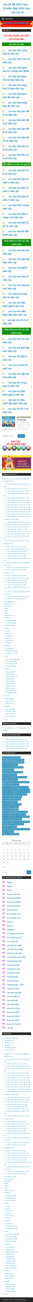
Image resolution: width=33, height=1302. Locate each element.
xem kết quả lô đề (8, 831)
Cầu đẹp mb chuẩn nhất (11, 519)
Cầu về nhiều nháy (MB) (12, 659)
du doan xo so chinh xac (10, 764)
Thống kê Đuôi (10, 679)
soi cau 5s (16, 784)
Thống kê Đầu (10, 681)
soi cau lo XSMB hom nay (10, 802)
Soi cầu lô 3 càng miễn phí (10, 809)
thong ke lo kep (7, 824)
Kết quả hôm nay (9, 615)
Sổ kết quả (7, 617)
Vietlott (6, 628)
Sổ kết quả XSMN (11, 623)
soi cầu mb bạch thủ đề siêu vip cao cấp (17, 491)
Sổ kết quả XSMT (11, 625)
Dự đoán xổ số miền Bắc (10, 777)
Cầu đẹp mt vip (8, 543)
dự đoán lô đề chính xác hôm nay (12, 772)
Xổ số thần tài (10, 648)
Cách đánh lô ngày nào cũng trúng (13, 760)
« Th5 (3, 867)
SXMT (6, 613)
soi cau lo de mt (24, 789)
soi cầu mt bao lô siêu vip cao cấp (16, 546)
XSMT (9, 890)
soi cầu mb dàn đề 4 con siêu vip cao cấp (18, 502)
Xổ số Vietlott (9, 640)
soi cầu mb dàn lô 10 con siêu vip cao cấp (18, 512)
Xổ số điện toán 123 (11, 651)
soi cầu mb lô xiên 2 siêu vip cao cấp (16, 527)
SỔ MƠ (10, 1028)
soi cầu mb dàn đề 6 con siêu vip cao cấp (18, 505)
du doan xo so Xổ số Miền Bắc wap (13, 767)
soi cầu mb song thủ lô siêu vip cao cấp (17, 541)
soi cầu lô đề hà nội (8, 816)
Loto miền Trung (13, 1008)
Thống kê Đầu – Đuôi (12, 676)
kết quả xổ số (22, 777)
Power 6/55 (9, 636)
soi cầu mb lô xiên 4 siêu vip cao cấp (16, 531)
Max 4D (8, 631)
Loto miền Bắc (12, 1000)
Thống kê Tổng (10, 674)
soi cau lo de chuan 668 (9, 787)
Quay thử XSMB (10, 709)
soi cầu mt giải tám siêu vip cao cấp (16, 553)
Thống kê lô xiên (10, 686)
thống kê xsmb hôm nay (9, 829)
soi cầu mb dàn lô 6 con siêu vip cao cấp (18, 516)
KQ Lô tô (6, 696)
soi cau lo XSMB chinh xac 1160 (11, 799)
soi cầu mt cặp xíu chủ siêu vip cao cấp (17, 549)
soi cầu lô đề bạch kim (18, 814)
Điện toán (7, 645)
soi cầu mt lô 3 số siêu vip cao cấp (16, 556)
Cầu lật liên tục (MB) (11, 664)
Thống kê (8, 642)
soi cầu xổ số (6, 821)
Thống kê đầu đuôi (11, 690)
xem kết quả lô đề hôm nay (11, 834)
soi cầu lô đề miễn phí (22, 816)
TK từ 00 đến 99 (10, 672)
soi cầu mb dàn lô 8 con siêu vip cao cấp (18, 522)
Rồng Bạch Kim (7, 784)
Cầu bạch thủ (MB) (11, 666)
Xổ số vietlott (12, 910)
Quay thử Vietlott (11, 716)
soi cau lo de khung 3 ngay (10, 789)
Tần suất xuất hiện (11, 693)
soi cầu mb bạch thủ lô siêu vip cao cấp (17, 498)
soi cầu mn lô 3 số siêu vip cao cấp (16, 585)
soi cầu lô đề (6, 814)
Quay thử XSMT (10, 714)
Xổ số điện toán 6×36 (12, 653)
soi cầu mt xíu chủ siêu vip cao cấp (16, 569)
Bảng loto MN (10, 701)
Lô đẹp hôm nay (12, 779)
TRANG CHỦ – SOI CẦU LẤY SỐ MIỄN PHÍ (16, 479)
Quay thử (7, 706)
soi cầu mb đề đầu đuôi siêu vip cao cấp (17, 524)
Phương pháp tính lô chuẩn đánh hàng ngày (16, 782)
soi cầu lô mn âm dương (10, 812)
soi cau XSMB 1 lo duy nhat (10, 807)
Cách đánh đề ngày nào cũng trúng (13, 762)
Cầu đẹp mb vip (9, 481)
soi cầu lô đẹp (23, 812)
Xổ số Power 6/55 (14, 918)
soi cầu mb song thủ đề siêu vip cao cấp (17, 534)
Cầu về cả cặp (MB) (11, 661)
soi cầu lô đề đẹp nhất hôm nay (12, 819)
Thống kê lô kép (10, 683)
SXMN (6, 611)
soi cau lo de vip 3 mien (22, 792)
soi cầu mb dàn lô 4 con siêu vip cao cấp (18, 514)
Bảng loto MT (10, 703)
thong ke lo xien (18, 824)
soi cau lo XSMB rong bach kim (12, 804)
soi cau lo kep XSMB (8, 794)
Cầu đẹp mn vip (9, 572)
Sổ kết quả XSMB (11, 620)
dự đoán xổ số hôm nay (9, 774)
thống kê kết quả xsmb (9, 826)
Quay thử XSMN (10, 711)
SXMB (6, 608)
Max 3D (8, 633)
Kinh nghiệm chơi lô (11, 429)
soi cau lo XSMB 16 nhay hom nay (12, 797)
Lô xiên (5, 779)
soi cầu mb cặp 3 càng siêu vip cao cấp (17, 500)
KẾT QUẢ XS (8, 606)
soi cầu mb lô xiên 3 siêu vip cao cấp (16, 529)
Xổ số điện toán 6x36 (15, 933)
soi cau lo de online (9, 792)
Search (21, 436)
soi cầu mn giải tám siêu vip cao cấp (16, 582)
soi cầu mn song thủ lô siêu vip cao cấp (17, 596)
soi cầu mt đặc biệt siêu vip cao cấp (16, 551)
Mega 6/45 (9, 638)
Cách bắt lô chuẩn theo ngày (11, 757)
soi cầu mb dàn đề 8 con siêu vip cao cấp (18, 507)
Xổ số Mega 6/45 (13, 914)
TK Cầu (6, 656)
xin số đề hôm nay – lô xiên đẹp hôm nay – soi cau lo (16, 8)
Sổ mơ (6, 719)
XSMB (9, 882)
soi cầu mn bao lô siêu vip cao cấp (16, 575)
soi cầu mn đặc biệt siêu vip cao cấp (16, 580)
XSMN (9, 886)
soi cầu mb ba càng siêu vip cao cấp (16, 488)
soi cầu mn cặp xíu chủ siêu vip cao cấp (17, 578)
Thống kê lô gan (10, 688)
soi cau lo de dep (23, 787)
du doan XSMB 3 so (8, 769)
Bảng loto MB (10, 698)
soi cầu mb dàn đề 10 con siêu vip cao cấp (18, 509)
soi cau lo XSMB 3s (21, 794)
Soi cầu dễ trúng (22, 429)
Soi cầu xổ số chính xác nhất (20, 821)
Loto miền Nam (13, 1004)
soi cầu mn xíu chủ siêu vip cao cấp (16, 598)
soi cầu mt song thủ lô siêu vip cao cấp (17, 567)
